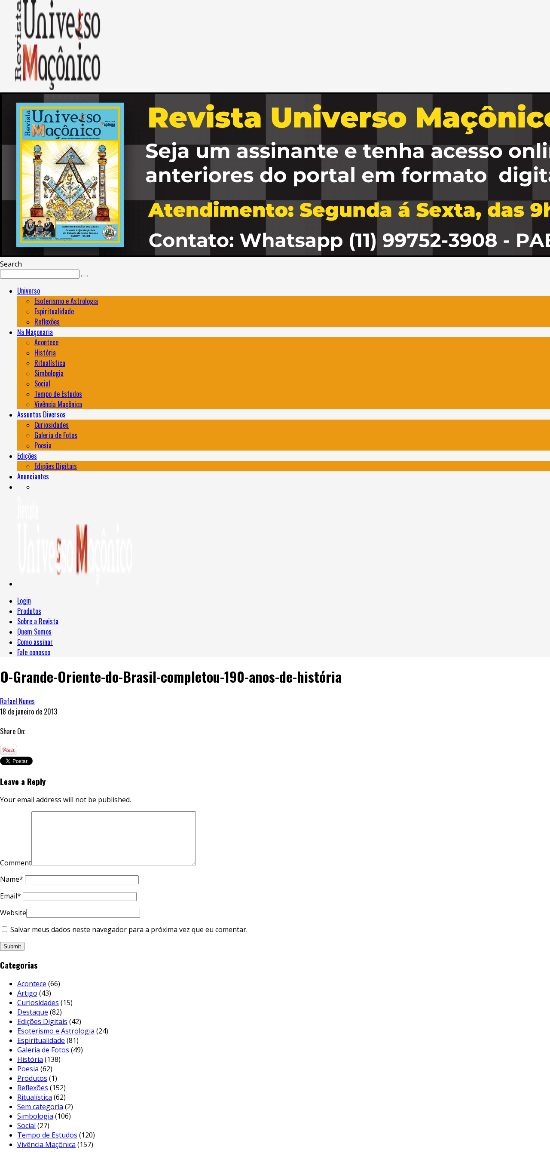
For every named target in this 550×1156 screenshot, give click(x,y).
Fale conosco (33, 652)
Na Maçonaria (35, 332)
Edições (27, 456)
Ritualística (49, 363)
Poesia (43, 445)
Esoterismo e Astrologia (66, 301)
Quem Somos (34, 631)
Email (10, 896)
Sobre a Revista (37, 621)
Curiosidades (51, 425)
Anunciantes (33, 476)
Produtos (29, 611)
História (45, 352)
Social (42, 383)
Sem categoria (40, 1106)
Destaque (32, 1012)
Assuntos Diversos (41, 414)
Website (13, 912)
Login (24, 600)
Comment (15, 863)
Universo (28, 290)
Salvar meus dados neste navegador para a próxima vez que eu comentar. (129, 929)
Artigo (27, 993)
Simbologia (49, 373)
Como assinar (35, 642)
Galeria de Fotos (55, 435)
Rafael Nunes (17, 701)
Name (11, 879)
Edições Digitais (55, 466)
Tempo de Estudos (58, 394)
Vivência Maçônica (58, 404)
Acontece (46, 342)
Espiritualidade (54, 311)
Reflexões (47, 321)
